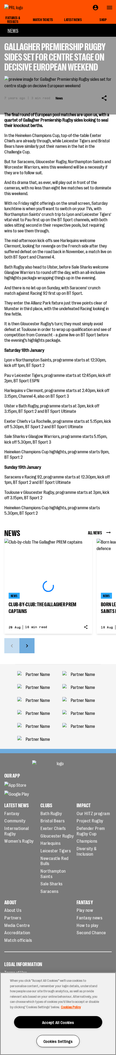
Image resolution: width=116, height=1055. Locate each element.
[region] (58, 1013)
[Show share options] (104, 98)
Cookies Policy (71, 1007)
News (13, 30)
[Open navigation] (109, 7)
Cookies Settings (58, 1041)
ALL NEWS (95, 532)
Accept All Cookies (58, 1022)
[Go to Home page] (25, 7)
